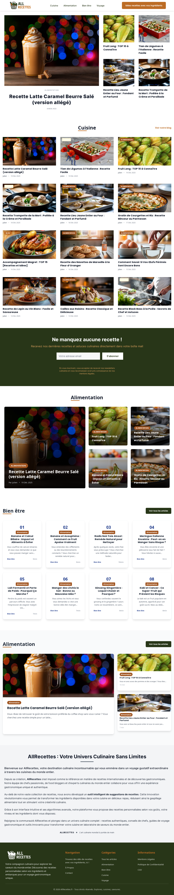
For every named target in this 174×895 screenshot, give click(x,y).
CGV (140, 869)
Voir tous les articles (158, 510)
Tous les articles (109, 859)
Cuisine (54, 5)
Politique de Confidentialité (151, 864)
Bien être (86, 5)
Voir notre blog (163, 127)
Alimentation (70, 5)
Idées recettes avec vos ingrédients (143, 5)
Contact (69, 872)
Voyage (100, 5)
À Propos (69, 867)
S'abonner (113, 356)
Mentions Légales (146, 859)
